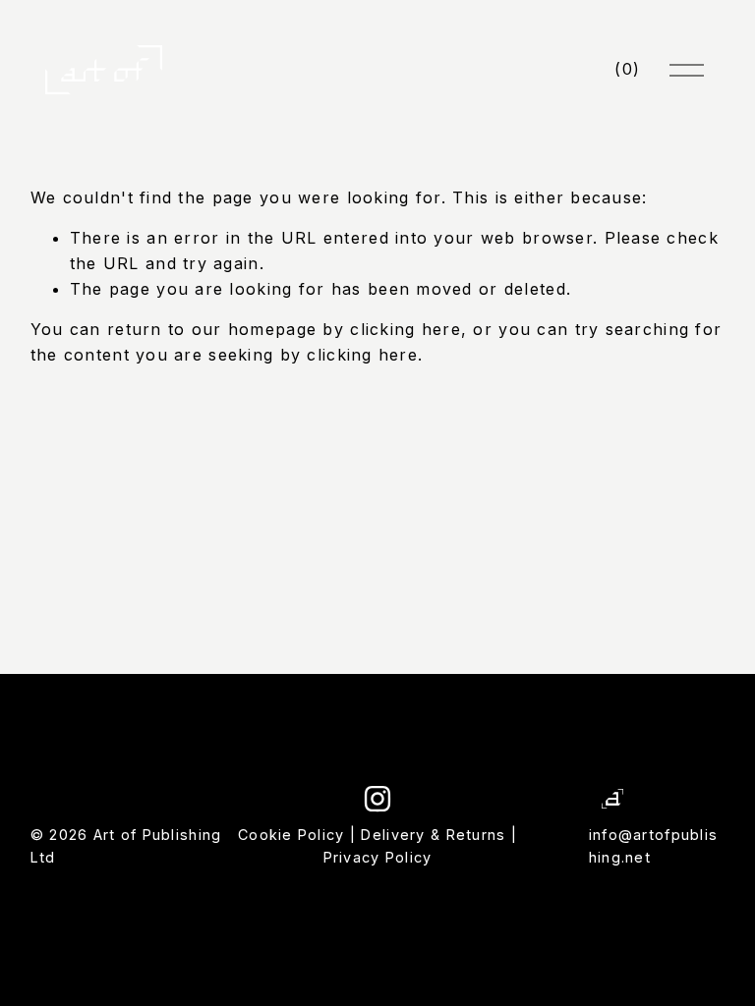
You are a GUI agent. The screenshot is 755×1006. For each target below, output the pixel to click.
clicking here (405, 329)
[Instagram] (377, 798)
